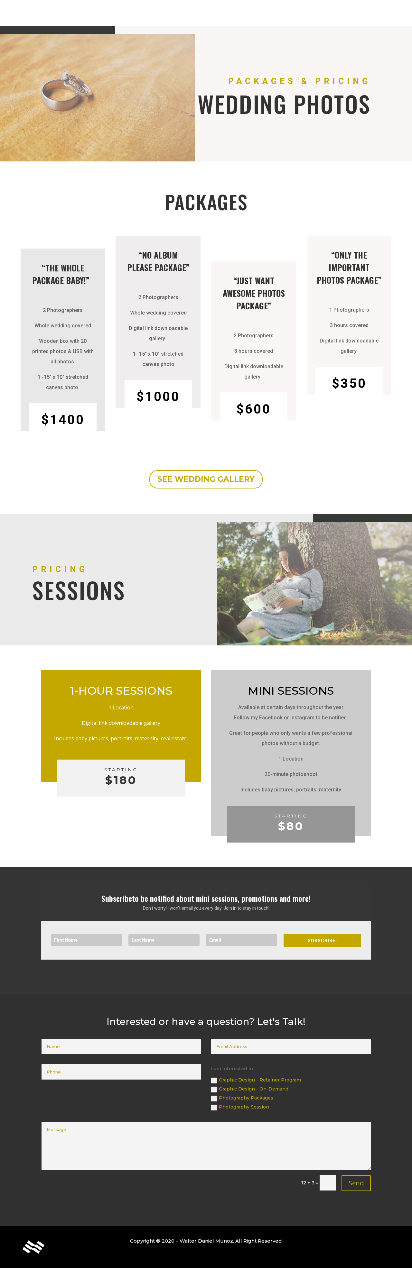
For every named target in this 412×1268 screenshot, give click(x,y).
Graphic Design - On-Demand (253, 1089)
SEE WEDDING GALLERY (206, 479)
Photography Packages (246, 1098)
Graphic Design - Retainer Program (260, 1080)
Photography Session (244, 1107)
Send (356, 1183)
